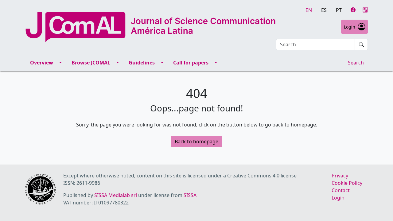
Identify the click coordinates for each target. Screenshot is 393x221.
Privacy (340, 175)
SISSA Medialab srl (115, 195)
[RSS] (365, 10)
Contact (341, 190)
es (324, 10)
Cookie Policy (347, 183)
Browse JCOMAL (91, 62)
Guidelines (142, 62)
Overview (41, 62)
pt (339, 10)
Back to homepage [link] (196, 141)
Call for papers (190, 62)
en (308, 10)
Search (356, 62)
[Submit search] (361, 44)
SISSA (190, 195)
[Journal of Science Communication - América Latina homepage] (150, 27)
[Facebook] (353, 10)
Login (349, 27)
